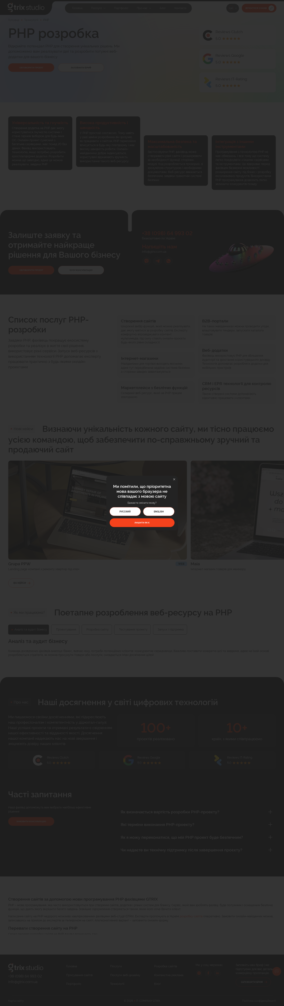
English (159, 511)
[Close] (174, 479)
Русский (125, 511)
